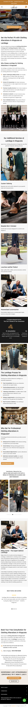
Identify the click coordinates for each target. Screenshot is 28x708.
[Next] (26, 497)
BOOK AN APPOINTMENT (13, 27)
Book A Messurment (7, 463)
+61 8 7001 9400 (16, 651)
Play (12, 496)
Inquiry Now (14, 681)
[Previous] (2, 497)
